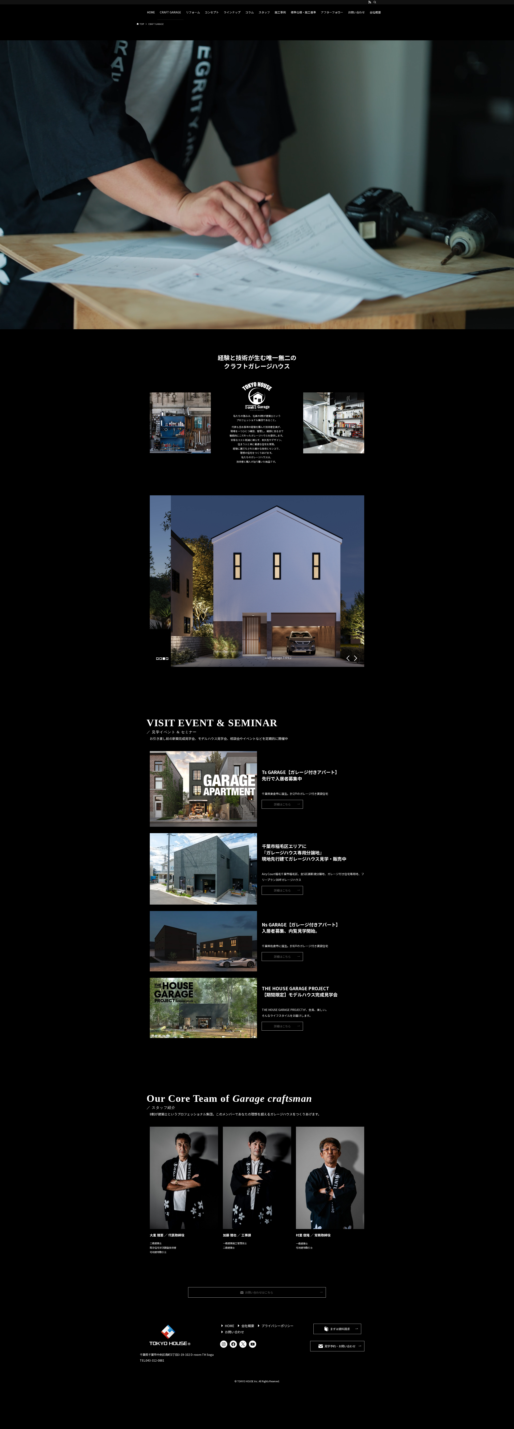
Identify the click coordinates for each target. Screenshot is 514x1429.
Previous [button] (347, 658)
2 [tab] (161, 659)
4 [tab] (167, 659)
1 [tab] (158, 659)
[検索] (374, 2)
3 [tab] (164, 659)
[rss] (369, 2)
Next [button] (355, 658)
